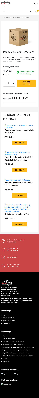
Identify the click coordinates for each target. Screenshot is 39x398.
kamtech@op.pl (12, 257)
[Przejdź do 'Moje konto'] (38, 4)
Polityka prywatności (9, 318)
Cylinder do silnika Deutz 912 (17, 214)
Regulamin (6, 315)
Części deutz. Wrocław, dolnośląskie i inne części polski (18, 347)
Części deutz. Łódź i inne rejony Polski (13, 344)
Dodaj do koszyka (26, 83)
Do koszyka (19, 143)
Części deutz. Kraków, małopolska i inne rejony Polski (18, 350)
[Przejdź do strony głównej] (5, 4)
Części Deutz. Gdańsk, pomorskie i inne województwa (18, 356)
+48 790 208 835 (12, 248)
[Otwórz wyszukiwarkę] (34, 4)
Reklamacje (6, 323)
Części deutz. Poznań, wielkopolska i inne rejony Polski (18, 353)
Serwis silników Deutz (9, 338)
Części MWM (6, 361)
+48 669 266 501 (12, 250)
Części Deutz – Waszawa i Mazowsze (13, 341)
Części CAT (6, 358)
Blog (4, 336)
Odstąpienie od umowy (9, 320)
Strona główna (7, 17)
